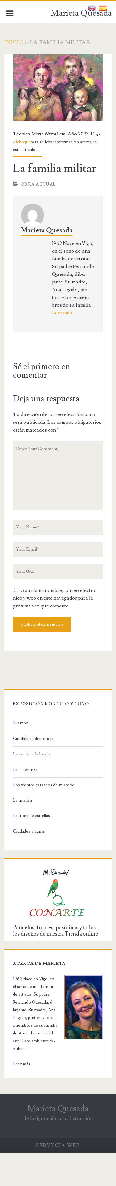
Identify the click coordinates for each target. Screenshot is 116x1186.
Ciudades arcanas (29, 831)
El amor (20, 723)
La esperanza (25, 769)
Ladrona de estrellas (31, 815)
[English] (92, 7)
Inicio (14, 42)
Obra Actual (38, 184)
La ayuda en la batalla (32, 754)
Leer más (62, 313)
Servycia (50, 1145)
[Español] (103, 7)
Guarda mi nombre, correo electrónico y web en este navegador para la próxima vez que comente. (55, 598)
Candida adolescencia (33, 738)
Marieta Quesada (81, 13)
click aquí (21, 141)
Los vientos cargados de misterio (44, 785)
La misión (22, 800)
